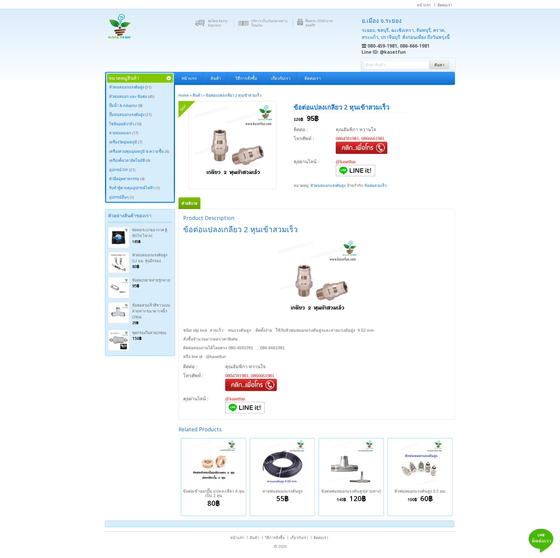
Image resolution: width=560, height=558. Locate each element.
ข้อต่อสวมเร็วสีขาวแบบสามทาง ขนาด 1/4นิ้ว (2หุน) (151, 311)
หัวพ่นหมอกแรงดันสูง (126, 87)
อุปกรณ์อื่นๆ (119, 197)
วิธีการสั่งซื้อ (246, 78)
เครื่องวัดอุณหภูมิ (123, 142)
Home (183, 95)
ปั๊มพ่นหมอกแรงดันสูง (126, 114)
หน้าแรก (424, 5)
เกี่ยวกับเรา (280, 78)
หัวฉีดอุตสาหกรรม (124, 178)
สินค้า (216, 78)
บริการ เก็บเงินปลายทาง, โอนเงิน (269, 23)
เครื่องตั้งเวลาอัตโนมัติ (127, 160)
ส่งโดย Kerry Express (218, 23)
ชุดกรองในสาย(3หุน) (149, 332)
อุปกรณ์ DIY (118, 169)
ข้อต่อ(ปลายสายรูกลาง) (151, 280)
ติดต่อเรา (445, 5)
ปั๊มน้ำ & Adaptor (123, 105)
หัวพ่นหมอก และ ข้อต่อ (128, 96)
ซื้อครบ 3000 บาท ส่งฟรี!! (319, 23)
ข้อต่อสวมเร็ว (375, 185)
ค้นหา (439, 64)
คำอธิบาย (189, 203)
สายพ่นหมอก (120, 132)
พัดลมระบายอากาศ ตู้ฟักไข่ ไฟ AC (149, 232)
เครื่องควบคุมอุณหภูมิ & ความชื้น (136, 151)
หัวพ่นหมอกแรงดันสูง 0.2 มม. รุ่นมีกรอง (149, 257)
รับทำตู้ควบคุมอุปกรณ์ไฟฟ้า (132, 187)
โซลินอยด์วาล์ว (121, 123)
